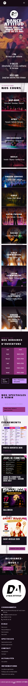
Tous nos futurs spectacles (10, 409)
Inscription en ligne (8, 568)
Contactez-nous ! (20, 568)
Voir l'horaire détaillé (19, 380)
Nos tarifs (5, 380)
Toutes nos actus (17, 548)
